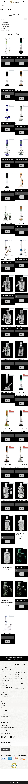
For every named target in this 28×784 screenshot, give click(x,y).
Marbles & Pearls (5, 689)
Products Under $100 (6, 669)
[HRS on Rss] (11, 737)
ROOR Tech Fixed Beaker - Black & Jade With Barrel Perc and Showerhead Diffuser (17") (21, 396)
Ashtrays (3, 714)
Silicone (3, 698)
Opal (3, 28)
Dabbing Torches (5, 691)
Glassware (3, 709)
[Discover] (22, 758)
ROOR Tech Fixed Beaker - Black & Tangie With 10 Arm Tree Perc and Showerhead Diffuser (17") (7, 467)
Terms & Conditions (6, 729)
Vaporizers (4, 705)
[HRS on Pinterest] (14, 737)
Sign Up (7, 63)
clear (25, 19)
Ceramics (3, 700)
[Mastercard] (16, 758)
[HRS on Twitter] (5, 737)
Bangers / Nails (5, 680)
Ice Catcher (5, 22)
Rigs (2, 673)
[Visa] (3, 758)
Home (1, 9)
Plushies (3, 720)
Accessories (4, 718)
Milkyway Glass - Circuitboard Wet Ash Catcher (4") (21, 535)
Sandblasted (5, 30)
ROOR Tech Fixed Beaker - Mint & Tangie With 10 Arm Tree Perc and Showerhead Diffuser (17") (7, 431)
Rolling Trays (4, 716)
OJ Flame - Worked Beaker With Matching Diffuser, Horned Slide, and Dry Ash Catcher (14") (7, 261)
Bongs (2, 671)
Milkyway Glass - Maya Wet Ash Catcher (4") (7, 566)
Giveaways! (4, 731)
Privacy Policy (4, 725)
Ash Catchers (4, 696)
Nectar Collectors (5, 702)
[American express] (10, 758)
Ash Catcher (8, 9)
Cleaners (3, 712)
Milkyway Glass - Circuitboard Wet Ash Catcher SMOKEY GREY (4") (7, 601)
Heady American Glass (7, 675)
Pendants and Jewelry (6, 687)
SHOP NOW (17, 659)
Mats (2, 707)
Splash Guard (5, 24)
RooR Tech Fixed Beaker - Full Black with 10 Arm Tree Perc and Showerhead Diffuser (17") (21, 431)
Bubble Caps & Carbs (6, 685)
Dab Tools (3, 693)
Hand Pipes (4, 676)
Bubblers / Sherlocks (6, 678)
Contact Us (18, 667)
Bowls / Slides (4, 682)
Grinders (3, 684)
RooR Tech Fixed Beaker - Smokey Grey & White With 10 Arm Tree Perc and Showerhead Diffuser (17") (21, 467)
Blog (16, 669)
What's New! (4, 667)
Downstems (4, 694)
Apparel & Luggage (6, 711)
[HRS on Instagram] (7, 737)
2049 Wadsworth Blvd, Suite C (21, 675)
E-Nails (3, 703)
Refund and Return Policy (7, 727)
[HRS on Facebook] (1, 737)
